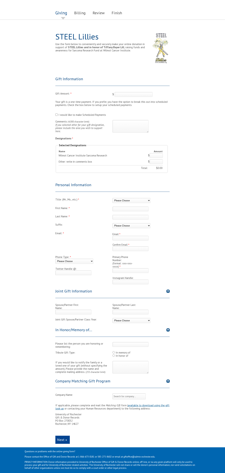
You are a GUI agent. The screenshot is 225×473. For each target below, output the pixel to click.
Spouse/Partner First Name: (66, 306)
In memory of (123, 352)
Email (115, 234)
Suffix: (59, 224)
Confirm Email (120, 244)
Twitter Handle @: (66, 268)
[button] (129, 396)
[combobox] (129, 396)
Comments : (79, 126)
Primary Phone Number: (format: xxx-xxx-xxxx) (122, 261)
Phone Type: (62, 257)
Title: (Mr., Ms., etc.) (66, 199)
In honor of (122, 355)
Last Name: (62, 216)
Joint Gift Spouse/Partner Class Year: (76, 319)
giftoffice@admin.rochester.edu (139, 456)
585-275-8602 (105, 456)
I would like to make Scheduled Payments (82, 114)
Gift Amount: (62, 93)
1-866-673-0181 (86, 456)
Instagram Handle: (123, 278)
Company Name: (64, 394)
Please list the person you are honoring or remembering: (79, 345)
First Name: (62, 208)
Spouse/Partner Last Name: (124, 306)
